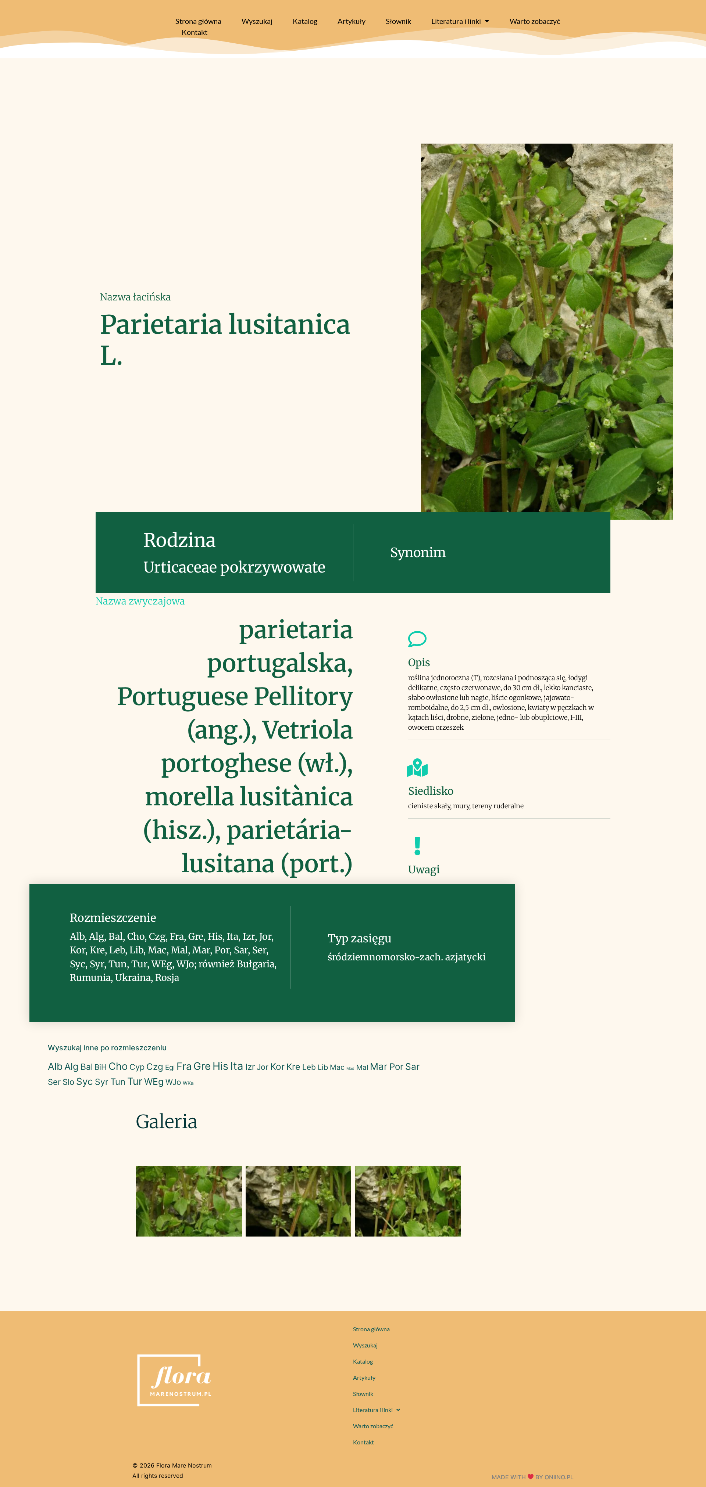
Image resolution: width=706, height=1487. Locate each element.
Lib (323, 1067)
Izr (250, 1067)
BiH (101, 1067)
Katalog (305, 21)
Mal (362, 1067)
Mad (350, 1068)
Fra (184, 1066)
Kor (277, 1066)
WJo (173, 1082)
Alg (71, 1066)
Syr (101, 1082)
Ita (236, 1066)
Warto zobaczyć (535, 21)
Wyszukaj (257, 21)
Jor (262, 1067)
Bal (87, 1067)
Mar (379, 1066)
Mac (337, 1067)
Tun (117, 1081)
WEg (154, 1081)
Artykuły (352, 21)
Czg (154, 1066)
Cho (118, 1066)
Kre (293, 1066)
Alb (55, 1066)
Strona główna (198, 21)
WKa (188, 1083)
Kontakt (194, 32)
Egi (170, 1067)
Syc (84, 1081)
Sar (412, 1066)
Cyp (137, 1067)
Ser (54, 1082)
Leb (309, 1067)
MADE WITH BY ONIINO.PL (533, 1477)
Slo (68, 1082)
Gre (202, 1066)
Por (396, 1066)
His (220, 1066)
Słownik (398, 21)
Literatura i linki (456, 21)
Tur (134, 1081)
